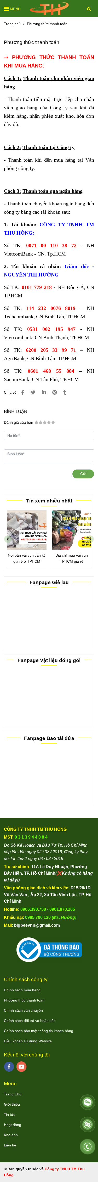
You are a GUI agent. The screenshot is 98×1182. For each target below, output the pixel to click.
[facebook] (9, 1066)
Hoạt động (12, 1125)
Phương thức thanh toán (24, 1000)
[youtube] (21, 1066)
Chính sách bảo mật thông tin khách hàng (38, 1031)
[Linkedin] (44, 392)
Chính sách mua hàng (22, 990)
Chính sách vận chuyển (23, 1010)
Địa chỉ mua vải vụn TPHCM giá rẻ (69, 558)
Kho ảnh (11, 1135)
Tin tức (9, 1114)
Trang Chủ (12, 1094)
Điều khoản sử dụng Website (28, 1041)
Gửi (83, 474)
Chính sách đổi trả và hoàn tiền (30, 1021)
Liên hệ (10, 1145)
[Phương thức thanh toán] (49, 8)
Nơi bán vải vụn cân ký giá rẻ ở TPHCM (24, 558)
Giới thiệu (12, 1104)
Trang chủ (12, 24)
